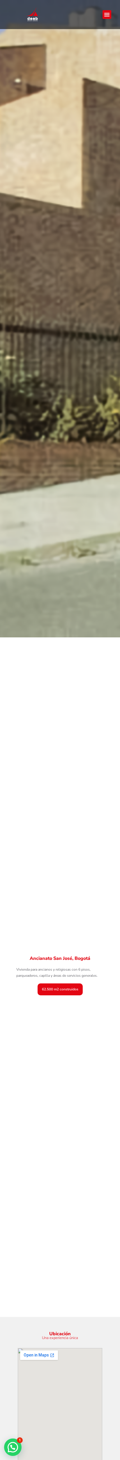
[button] (107, 14)
